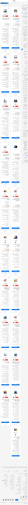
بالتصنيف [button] (26, 26)
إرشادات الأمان (12, 486)
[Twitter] (6, 500)
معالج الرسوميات (19, 481)
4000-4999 (26, 46)
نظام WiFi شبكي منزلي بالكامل (18, 489)
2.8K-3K (27, 68)
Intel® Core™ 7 (26, 108)
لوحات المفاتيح (25, 486)
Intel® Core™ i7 (26, 84)
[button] (25, 13)
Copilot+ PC (26, 27)
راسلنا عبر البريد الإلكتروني (11, 484)
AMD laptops (26, 33)
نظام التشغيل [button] (26, 51)
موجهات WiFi (19, 488)
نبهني (5, 47)
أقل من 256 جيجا (25, 153)
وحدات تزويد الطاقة (19, 482)
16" (27, 63)
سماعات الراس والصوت (24, 488)
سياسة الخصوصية (25, 503)
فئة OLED (26, 31)
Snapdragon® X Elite (25, 104)
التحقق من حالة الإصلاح (11, 481)
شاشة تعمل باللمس (25, 75)
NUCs (20, 475)
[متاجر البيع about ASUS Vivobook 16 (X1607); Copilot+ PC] (1, 183)
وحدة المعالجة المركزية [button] (26, 79)
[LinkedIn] (3, 500)
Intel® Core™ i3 (26, 80)
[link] (26, 473)
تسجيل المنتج (12, 483)
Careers (6, 486)
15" (27, 62)
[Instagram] (13, 500)
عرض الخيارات (15, 47)
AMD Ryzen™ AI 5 (25, 114)
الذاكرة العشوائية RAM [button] (25, 131)
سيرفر (20, 492)
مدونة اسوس (12, 475)
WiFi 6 (20, 487)
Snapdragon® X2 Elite (25, 123)
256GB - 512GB (26, 155)
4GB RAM (26, 132)
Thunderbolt (26, 162)
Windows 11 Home (25, 53)
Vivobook (26, 40)
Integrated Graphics (25, 142)
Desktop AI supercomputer (18, 493)
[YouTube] (10, 500)
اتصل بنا (13, 485)
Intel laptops (26, 32)
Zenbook (26, 39)
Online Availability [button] (25, 16)
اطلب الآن (15, 137)
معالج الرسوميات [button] (25, 141)
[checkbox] (25, 145)
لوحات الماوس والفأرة (25, 487)
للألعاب (26, 481)
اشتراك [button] (17, 499)
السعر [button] (27, 42)
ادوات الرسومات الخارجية (18, 484)
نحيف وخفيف (26, 28)
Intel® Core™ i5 (26, 82)
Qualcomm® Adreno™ (26, 149)
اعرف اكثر (15, 49)
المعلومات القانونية (12, 502)
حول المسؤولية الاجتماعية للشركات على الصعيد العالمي (4, 480)
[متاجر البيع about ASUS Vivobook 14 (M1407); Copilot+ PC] (1, 93)
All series (18, 473)
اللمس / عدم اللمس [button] (25, 74)
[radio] (16, 13)
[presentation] (27, 7)
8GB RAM (26, 133)
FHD (27, 70)
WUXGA (27, 71)
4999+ (27, 47)
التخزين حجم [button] (26, 152)
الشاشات (26, 490)
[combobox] (4, 5)
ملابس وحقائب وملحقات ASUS (24, 485)
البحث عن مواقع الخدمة (11, 482)
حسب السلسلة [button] (25, 38)
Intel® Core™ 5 (26, 106)
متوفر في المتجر (26, 17)
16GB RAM (26, 134)
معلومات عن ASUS (5, 475)
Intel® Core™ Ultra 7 (25, 98)
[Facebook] (8, 500)
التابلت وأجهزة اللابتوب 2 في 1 (25, 29)
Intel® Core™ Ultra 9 (25, 100)
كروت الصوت (19, 483)
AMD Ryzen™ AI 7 (25, 112)
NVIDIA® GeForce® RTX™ (25, 144)
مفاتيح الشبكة (19, 491)
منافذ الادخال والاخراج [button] (26, 161)
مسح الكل (22, 12)
